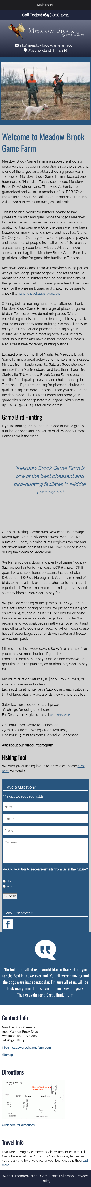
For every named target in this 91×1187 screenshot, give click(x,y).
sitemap (7, 1054)
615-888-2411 (60, 715)
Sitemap (67, 1176)
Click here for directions (18, 1125)
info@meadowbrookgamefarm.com (47, 45)
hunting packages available (39, 293)
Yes (9, 886)
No (8, 881)
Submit (10, 896)
